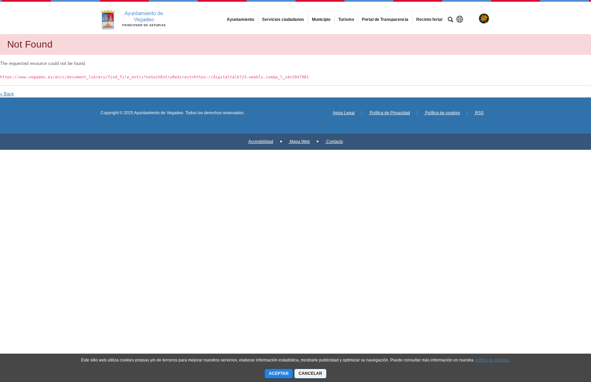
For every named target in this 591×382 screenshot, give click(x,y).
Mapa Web (299, 141)
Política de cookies (442, 112)
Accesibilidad (260, 141)
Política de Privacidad (389, 112)
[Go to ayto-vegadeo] (138, 18)
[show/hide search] (450, 20)
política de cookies (491, 360)
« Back (7, 93)
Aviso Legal (344, 112)
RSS (479, 112)
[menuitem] (240, 19)
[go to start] (563, 341)
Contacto (334, 141)
